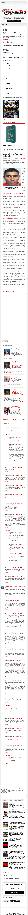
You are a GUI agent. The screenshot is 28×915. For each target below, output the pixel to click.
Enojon (7, 70)
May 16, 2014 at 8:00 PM (16, 718)
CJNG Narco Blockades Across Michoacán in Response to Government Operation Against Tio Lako (17, 853)
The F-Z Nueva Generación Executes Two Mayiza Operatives (17, 843)
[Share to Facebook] (7, 341)
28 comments (22, 158)
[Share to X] (6, 341)
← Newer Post (5, 419)
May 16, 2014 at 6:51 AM (16, 660)
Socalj (7, 91)
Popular (5, 800)
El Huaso (8, 68)
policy (7, 57)
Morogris (8, 83)
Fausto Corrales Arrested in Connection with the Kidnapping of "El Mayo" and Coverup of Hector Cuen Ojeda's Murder (17, 813)
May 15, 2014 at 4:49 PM (16, 485)
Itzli (6, 75)
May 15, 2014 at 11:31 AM (16, 427)
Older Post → (23, 419)
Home (4, 149)
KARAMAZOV (9, 81)
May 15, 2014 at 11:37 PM (16, 613)
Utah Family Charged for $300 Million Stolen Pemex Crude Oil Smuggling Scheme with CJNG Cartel (16, 834)
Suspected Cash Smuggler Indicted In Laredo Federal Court (17, 350)
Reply (6, 431)
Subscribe (14, 892)
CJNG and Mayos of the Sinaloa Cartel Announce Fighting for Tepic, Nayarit (17, 823)
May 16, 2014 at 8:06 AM (16, 680)
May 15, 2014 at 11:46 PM (16, 632)
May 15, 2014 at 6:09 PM (16, 514)
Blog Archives (18, 800)
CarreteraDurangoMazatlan (11, 586)
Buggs (7, 63)
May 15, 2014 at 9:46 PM (16, 576)
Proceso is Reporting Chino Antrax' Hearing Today (13, 155)
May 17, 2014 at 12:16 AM (16, 728)
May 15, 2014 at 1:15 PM (16, 475)
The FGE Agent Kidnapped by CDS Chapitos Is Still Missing (17, 377)
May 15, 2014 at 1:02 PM (16, 467)
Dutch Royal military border (11, 218)
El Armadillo (8, 65)
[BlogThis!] (5, 341)
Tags (11, 800)
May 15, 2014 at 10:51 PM (16, 600)
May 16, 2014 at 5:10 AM (16, 647)
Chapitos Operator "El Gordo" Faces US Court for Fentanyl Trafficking (17, 408)
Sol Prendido (8, 93)
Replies (8, 434)
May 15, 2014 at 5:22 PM (16, 503)
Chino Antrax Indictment (8, 291)
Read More (10, 358)
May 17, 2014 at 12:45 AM (16, 736)
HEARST (7, 73)
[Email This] (3, 341)
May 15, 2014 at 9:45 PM (16, 567)
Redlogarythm (9, 88)
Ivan (6, 78)
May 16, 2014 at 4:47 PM (16, 698)
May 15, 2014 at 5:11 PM (16, 494)
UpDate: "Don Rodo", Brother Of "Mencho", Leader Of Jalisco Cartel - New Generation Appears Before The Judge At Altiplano (17, 364)
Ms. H (7, 86)
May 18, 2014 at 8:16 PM (16, 745)
